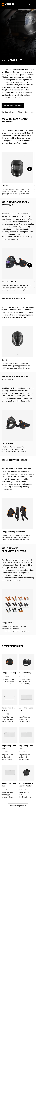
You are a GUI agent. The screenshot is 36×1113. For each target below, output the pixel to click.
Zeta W (5, 186)
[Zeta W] (17, 167)
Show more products (18, 806)
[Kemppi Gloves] (17, 604)
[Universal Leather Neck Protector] (26, 772)
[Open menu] (33, 4)
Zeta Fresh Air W (9, 282)
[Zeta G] (17, 342)
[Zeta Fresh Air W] (17, 263)
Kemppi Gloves (8, 623)
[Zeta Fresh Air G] (17, 425)
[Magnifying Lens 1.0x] (26, 697)
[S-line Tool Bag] (26, 662)
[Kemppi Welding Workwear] (17, 513)
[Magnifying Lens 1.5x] (9, 735)
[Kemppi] (8, 4)
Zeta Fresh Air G (8, 443)
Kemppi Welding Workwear (13, 532)
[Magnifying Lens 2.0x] (26, 735)
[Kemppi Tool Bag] (9, 662)
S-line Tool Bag (25, 673)
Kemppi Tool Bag (9, 673)
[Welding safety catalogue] (13, 105)
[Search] (29, 4)
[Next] (29, 169)
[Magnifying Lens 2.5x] (9, 772)
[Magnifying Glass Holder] (9, 697)
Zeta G (4, 360)
